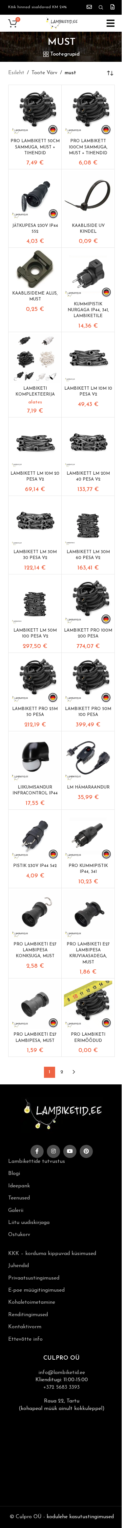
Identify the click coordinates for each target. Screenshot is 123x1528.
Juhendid (18, 1265)
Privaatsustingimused (33, 1278)
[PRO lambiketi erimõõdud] (88, 1004)
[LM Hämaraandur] (88, 757)
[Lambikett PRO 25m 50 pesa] (35, 679)
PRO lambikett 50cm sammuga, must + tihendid (35, 147)
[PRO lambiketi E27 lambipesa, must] (35, 1004)
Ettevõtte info (25, 1339)
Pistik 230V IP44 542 (35, 866)
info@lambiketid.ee (61, 1372)
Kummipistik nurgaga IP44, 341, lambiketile (88, 310)
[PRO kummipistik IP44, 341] (88, 836)
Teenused (19, 1198)
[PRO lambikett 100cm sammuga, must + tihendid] (88, 111)
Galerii (15, 1210)
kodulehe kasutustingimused (80, 1517)
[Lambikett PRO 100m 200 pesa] (88, 600)
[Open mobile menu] (110, 23)
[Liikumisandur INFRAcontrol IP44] (35, 757)
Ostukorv (19, 1234)
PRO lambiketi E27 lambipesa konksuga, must (34, 950)
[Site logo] (61, 22)
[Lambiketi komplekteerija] (35, 358)
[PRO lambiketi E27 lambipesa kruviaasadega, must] (88, 914)
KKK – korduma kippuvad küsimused (52, 1253)
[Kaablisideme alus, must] (35, 268)
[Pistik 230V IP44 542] (35, 836)
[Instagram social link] (53, 1151)
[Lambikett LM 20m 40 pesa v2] (88, 443)
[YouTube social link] (69, 1151)
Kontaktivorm (24, 1327)
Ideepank (19, 1186)
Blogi (14, 1173)
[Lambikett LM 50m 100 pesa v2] (35, 600)
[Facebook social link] (37, 1151)
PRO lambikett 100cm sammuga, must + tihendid (88, 147)
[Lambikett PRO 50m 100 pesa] (88, 679)
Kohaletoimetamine (31, 1302)
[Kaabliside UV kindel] (88, 195)
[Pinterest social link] (86, 1151)
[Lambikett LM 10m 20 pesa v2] (35, 443)
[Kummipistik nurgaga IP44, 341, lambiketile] (88, 274)
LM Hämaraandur (88, 787)
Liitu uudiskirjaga (29, 1222)
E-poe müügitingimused (36, 1290)
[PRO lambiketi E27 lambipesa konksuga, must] (35, 914)
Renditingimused (28, 1314)
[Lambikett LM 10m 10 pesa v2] (88, 358)
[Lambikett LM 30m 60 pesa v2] (88, 522)
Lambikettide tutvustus (36, 1161)
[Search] (101, 7)
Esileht (16, 73)
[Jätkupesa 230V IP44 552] (35, 195)
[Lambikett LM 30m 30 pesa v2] (35, 522)
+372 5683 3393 (61, 1387)
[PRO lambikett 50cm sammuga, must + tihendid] (35, 111)
